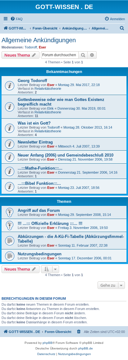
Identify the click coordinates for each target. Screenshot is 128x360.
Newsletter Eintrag (35, 142)
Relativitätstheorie (47, 88)
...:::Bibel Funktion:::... (39, 183)
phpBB (48, 342)
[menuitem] (16, 19)
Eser (42, 47)
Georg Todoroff (32, 80)
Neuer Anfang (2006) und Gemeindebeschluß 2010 (65, 155)
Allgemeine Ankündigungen (39, 40)
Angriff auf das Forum (39, 210)
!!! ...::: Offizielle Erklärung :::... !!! (50, 223)
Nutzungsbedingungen (40, 254)
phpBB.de (85, 348)
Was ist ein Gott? (34, 123)
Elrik (50, 108)
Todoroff (31, 47)
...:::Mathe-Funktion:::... (40, 168)
